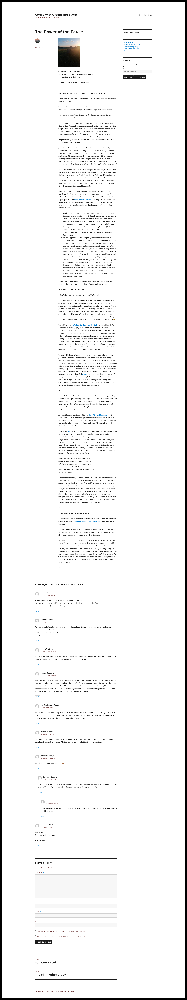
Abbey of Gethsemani (82, 200)
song (69, 431)
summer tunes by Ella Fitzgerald (87, 521)
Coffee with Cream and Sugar (56, 14)
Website (38, 921)
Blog (150, 15)
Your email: (126, 69)
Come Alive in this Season (132, 45)
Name (38, 902)
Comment (39, 873)
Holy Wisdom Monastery (98, 415)
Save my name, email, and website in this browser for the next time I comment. (62, 931)
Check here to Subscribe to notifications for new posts (61, 936)
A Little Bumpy (128, 43)
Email (38, 912)
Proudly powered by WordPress (64, 991)
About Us (142, 15)
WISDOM (85, 374)
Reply (37, 611)
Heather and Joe (40, 45)
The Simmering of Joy (131, 47)
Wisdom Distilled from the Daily (85, 325)
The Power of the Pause (131, 49)
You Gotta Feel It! (129, 51)
